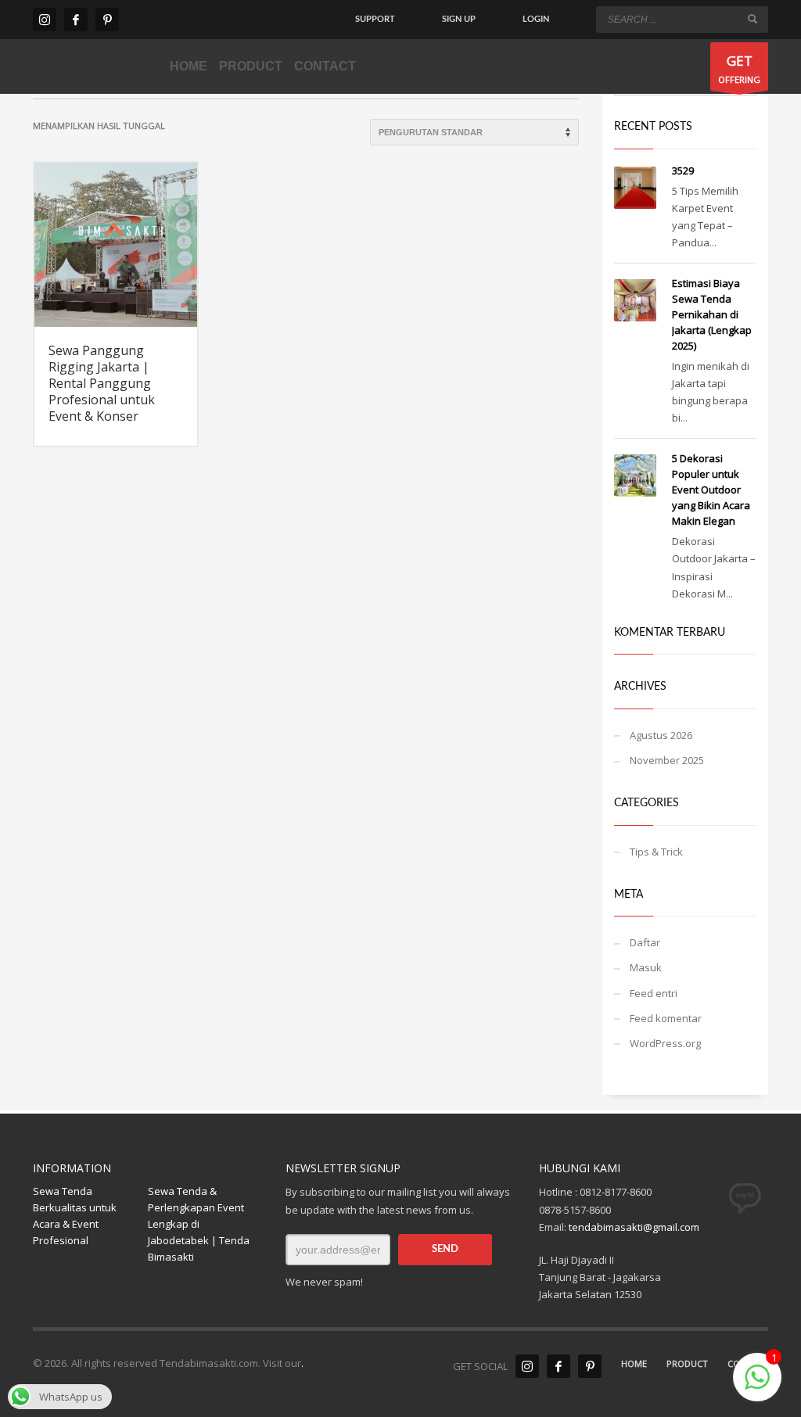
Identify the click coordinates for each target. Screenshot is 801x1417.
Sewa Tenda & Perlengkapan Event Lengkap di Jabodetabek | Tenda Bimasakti (199, 1223)
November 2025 (667, 760)
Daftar (645, 942)
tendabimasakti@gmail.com (634, 1227)
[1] (757, 1386)
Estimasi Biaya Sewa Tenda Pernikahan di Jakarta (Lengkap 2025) (712, 314)
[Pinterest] (107, 19)
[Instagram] (44, 19)
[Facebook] (76, 19)
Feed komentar (666, 1018)
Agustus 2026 (661, 735)
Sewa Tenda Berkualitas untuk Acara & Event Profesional (75, 1215)
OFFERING (739, 68)
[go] (752, 18)
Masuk (646, 967)
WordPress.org (665, 1043)
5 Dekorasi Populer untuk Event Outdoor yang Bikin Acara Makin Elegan (711, 489)
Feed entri (653, 993)
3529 (683, 170)
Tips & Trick (656, 852)
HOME (634, 1363)
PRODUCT (687, 1363)
